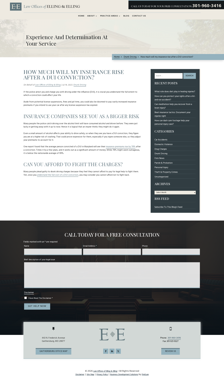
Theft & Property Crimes (166, 172)
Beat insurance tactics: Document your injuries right (172, 114)
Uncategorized (161, 177)
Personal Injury (161, 167)
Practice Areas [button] (109, 16)
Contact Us (139, 16)
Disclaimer (29, 292)
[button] (220, 365)
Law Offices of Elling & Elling (48, 85)
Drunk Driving (80, 85)
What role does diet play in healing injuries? (175, 91)
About (91, 16)
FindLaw (145, 374)
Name (26, 246)
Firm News (159, 158)
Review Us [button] (170, 351)
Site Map (90, 374)
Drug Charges (161, 149)
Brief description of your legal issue (39, 259)
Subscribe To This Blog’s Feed (168, 207)
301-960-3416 (206, 5)
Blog (126, 16)
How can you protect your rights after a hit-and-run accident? (175, 98)
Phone (145, 246)
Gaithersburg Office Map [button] (53, 351)
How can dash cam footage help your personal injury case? (172, 122)
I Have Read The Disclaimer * (40, 298)
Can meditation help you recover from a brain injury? (173, 106)
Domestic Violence (164, 144)
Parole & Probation (164, 163)
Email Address (90, 246)
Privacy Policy (102, 374)
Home (81, 16)
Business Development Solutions (124, 374)
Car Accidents (161, 140)
